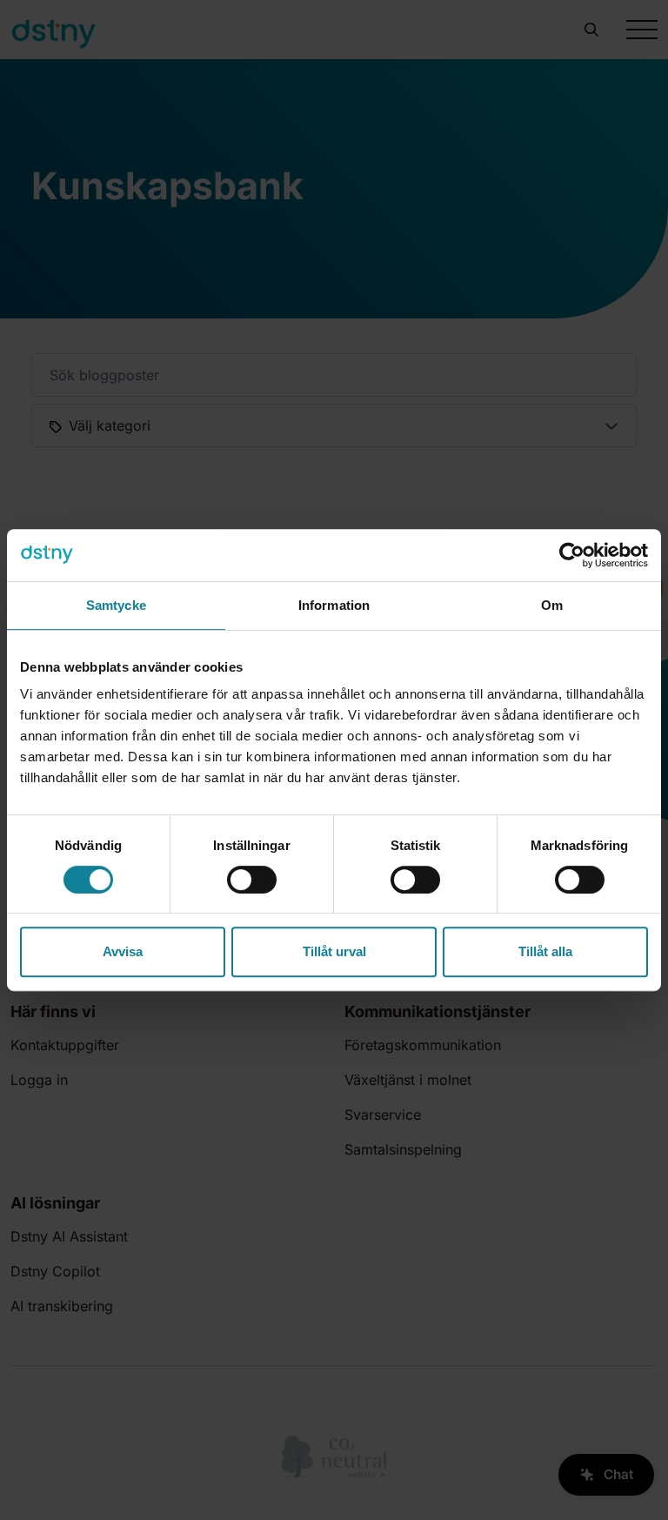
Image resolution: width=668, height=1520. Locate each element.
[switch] (252, 880)
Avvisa (123, 951)
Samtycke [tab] (116, 605)
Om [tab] (552, 605)
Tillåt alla (545, 951)
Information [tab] (334, 605)
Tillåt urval (334, 951)
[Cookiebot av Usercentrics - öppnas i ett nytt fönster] (572, 555)
